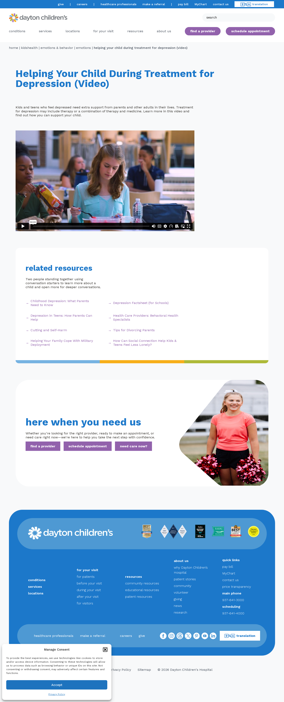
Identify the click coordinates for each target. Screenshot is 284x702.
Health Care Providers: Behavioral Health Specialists (145, 317)
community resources (142, 583)
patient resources (138, 597)
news (178, 606)
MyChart (201, 4)
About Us (164, 31)
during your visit (89, 590)
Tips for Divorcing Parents (134, 330)
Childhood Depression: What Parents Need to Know (60, 303)
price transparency (236, 587)
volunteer (181, 592)
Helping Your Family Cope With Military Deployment (62, 343)
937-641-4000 (233, 613)
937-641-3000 (233, 600)
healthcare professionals (118, 4)
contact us (220, 4)
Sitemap (144, 670)
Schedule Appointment (250, 31)
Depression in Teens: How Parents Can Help (61, 317)
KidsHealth (29, 48)
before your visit (89, 583)
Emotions (83, 48)
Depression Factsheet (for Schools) (141, 303)
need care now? (133, 446)
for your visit (103, 31)
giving (178, 599)
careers (82, 4)
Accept (56, 685)
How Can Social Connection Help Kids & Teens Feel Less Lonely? (145, 343)
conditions (17, 31)
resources (135, 31)
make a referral (153, 4)
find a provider (202, 31)
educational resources (142, 590)
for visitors (85, 603)
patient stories (185, 579)
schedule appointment (87, 446)
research (180, 612)
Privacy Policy (56, 694)
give (61, 4)
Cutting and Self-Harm (49, 330)
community (182, 586)
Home (13, 48)
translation (260, 4)
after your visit (88, 597)
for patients (86, 577)
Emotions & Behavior (57, 48)
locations (72, 31)
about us (181, 561)
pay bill (183, 4)
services (45, 31)
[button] (105, 649)
